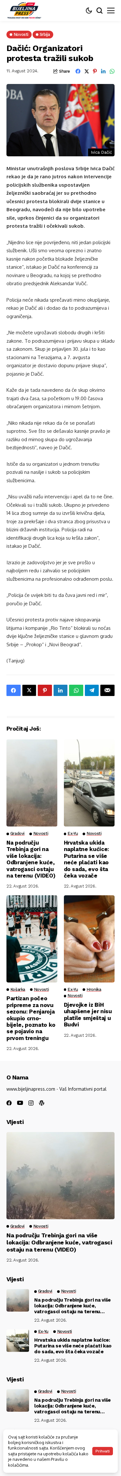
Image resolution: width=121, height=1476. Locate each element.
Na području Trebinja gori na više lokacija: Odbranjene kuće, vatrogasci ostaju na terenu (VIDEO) (30, 859)
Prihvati (103, 1451)
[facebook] (9, 1103)
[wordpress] (41, 1103)
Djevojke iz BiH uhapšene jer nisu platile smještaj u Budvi (88, 1015)
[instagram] (31, 1103)
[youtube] (20, 1103)
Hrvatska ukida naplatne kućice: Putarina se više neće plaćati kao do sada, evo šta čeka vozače (86, 859)
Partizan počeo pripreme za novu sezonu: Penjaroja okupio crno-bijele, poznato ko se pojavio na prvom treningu (30, 1018)
